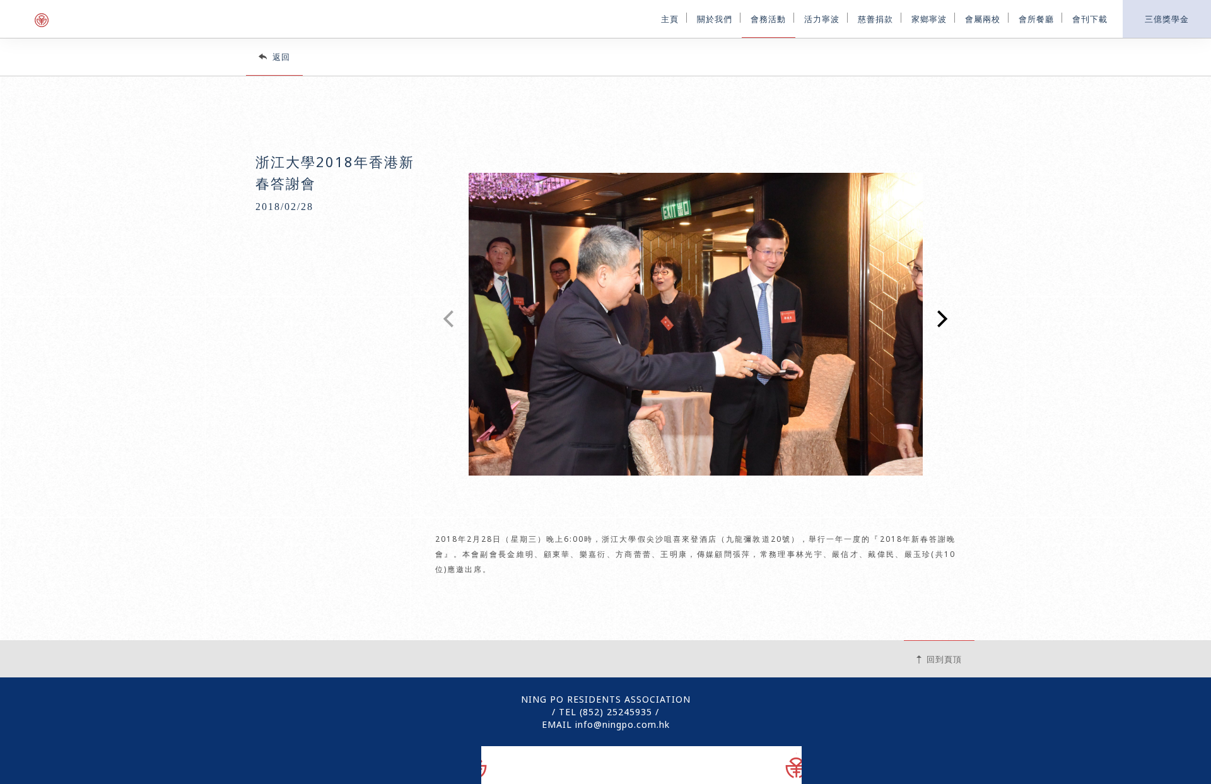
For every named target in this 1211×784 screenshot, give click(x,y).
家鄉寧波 (929, 18)
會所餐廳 (1036, 18)
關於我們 (714, 18)
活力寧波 (822, 18)
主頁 (670, 18)
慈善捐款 (875, 18)
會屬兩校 (982, 18)
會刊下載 (1090, 18)
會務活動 (768, 18)
